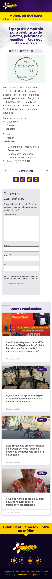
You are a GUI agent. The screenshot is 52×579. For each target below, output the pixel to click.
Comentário (10, 215)
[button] (16, 179)
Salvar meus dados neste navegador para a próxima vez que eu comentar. (21, 277)
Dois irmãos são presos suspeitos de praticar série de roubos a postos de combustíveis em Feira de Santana (25, 450)
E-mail (7, 255)
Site (5, 264)
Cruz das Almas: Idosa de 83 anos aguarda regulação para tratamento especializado (25, 501)
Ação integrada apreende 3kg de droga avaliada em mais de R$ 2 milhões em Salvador (24, 398)
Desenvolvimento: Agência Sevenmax (32, 574)
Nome (7, 245)
